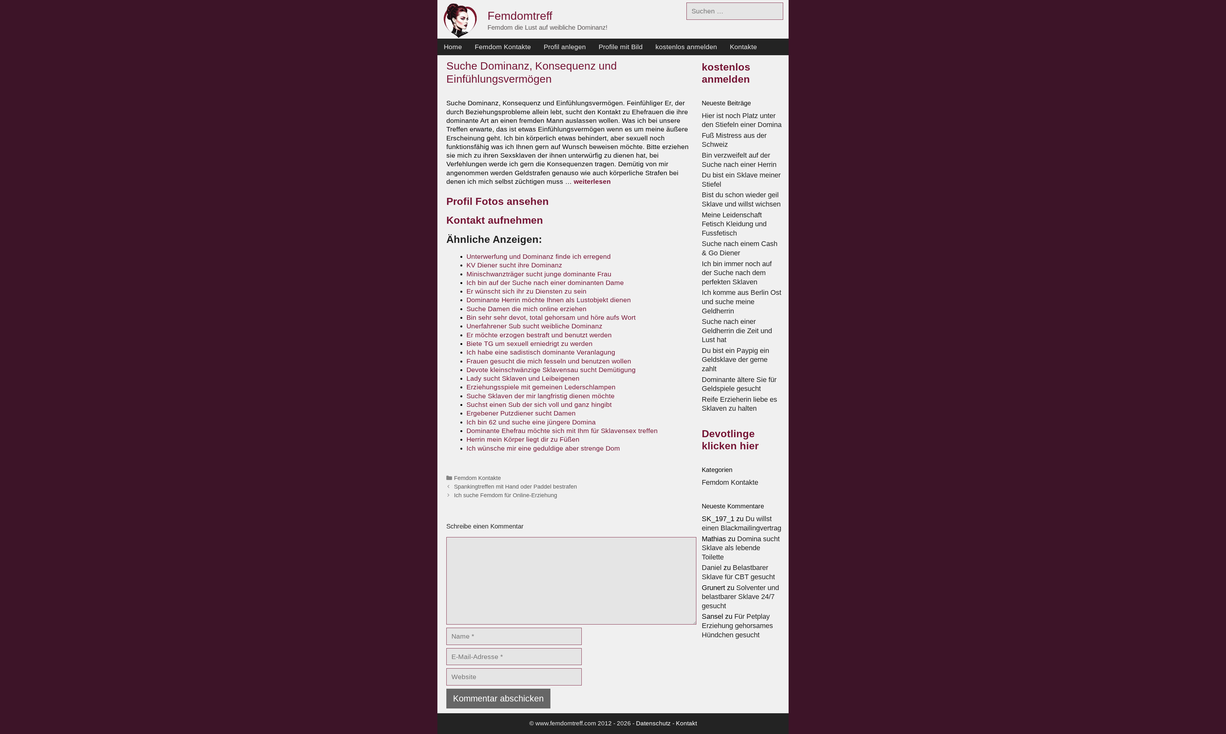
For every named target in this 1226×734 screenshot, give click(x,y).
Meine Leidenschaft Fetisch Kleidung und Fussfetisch (734, 224)
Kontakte (743, 46)
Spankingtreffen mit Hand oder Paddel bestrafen (515, 486)
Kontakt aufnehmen (494, 220)
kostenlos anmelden (686, 46)
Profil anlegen (565, 46)
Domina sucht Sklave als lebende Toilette (741, 548)
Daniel (712, 568)
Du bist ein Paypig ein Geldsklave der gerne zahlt (735, 360)
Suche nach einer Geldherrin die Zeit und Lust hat (737, 331)
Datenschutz (653, 723)
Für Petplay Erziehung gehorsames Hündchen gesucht (737, 625)
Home (453, 46)
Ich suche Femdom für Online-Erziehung (505, 495)
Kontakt (686, 723)
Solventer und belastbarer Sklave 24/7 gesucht (740, 597)
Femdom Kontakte (503, 46)
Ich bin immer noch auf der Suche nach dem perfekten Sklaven (737, 273)
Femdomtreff (520, 15)
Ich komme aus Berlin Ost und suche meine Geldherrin (741, 301)
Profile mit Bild (621, 46)
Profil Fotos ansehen (497, 201)
